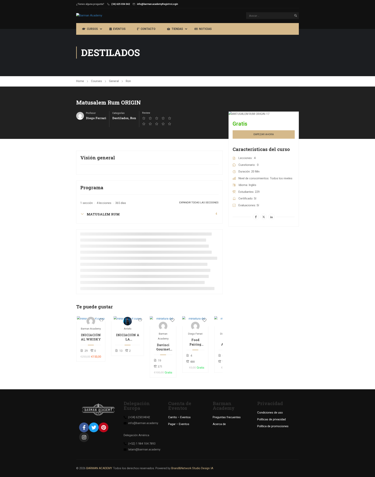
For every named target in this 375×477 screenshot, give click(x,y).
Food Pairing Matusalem (195, 342)
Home (80, 81)
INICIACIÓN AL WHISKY (91, 337)
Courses (96, 81)
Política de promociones (272, 426)
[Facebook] (256, 217)
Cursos (92, 28)
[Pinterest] (103, 427)
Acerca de (219, 424)
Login (175, 4)
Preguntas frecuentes (227, 417)
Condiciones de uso (270, 412)
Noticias (205, 28)
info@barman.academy (149, 4)
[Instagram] (84, 437)
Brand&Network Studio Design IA (192, 468)
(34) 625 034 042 (120, 4)
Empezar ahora (264, 134)
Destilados (120, 118)
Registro (167, 4)
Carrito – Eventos (179, 417)
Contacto (148, 28)
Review (146, 112)
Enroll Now (91, 318)
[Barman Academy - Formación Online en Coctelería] (99, 15)
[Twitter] (264, 217)
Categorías (118, 113)
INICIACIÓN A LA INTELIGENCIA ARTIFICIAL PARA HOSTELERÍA (127, 337)
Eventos (119, 28)
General (114, 81)
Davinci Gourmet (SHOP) (163, 347)
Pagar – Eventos (178, 424)
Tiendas (177, 28)
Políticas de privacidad (271, 419)
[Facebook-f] (84, 427)
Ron (128, 81)
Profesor (91, 113)
